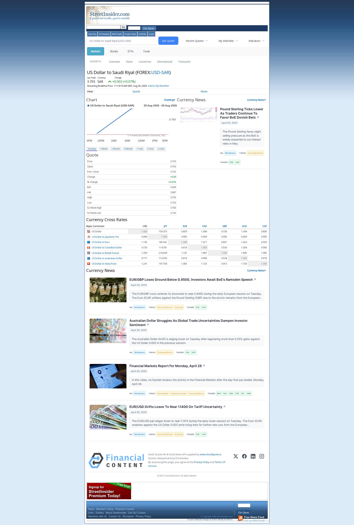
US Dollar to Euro (101, 242)
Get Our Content (137, 512)
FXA (187, 352)
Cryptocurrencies (178, 393)
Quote (136, 91)
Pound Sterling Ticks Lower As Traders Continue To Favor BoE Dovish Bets (241, 113)
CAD (204, 226)
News (129, 61)
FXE (197, 307)
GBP (225, 226)
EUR (185, 226)
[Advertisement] (197, 15)
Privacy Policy (201, 462)
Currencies (145, 61)
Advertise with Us (97, 516)
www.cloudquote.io (210, 454)
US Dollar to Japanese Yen (105, 236)
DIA (225, 393)
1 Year (140, 148)
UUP (237, 162)
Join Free (92, 33)
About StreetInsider (116, 512)
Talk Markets (230, 153)
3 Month (128, 148)
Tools (146, 51)
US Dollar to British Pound (105, 253)
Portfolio (142, 33)
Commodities (162, 393)
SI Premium (104, 33)
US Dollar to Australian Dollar (107, 258)
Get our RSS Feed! (254, 519)
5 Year (161, 148)
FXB (231, 162)
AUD (244, 226)
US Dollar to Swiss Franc (104, 263)
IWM (249, 393)
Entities (100, 512)
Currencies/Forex (255, 153)
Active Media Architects (222, 519)
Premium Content (124, 509)
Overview (114, 61)
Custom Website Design (198, 519)
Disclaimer (128, 516)
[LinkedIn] (253, 460)
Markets (95, 51)
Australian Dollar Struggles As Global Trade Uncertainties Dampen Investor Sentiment (188, 323)
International (164, 61)
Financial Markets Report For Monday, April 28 (167, 366)
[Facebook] (244, 460)
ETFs (130, 51)
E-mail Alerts (130, 33)
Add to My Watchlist (158, 85)
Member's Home (105, 509)
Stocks (114, 51)
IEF (242, 393)
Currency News (255, 99)
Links (91, 512)
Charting (168, 99)
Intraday (92, 148)
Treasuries (184, 61)
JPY (165, 226)
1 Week (103, 148)
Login (151, 33)
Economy (179, 307)
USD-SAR (160, 72)
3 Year (150, 148)
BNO (219, 393)
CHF (265, 226)
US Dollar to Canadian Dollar (107, 247)
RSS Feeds (117, 33)
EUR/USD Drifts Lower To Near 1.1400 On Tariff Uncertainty (177, 407)
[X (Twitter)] (236, 460)
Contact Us (115, 516)
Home (91, 509)
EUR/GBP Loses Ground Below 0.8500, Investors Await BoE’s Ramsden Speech (192, 279)
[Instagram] (262, 460)
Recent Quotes (195, 41)
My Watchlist (226, 41)
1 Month (116, 148)
